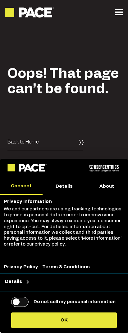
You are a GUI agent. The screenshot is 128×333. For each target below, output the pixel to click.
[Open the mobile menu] (119, 12)
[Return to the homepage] (30, 12)
